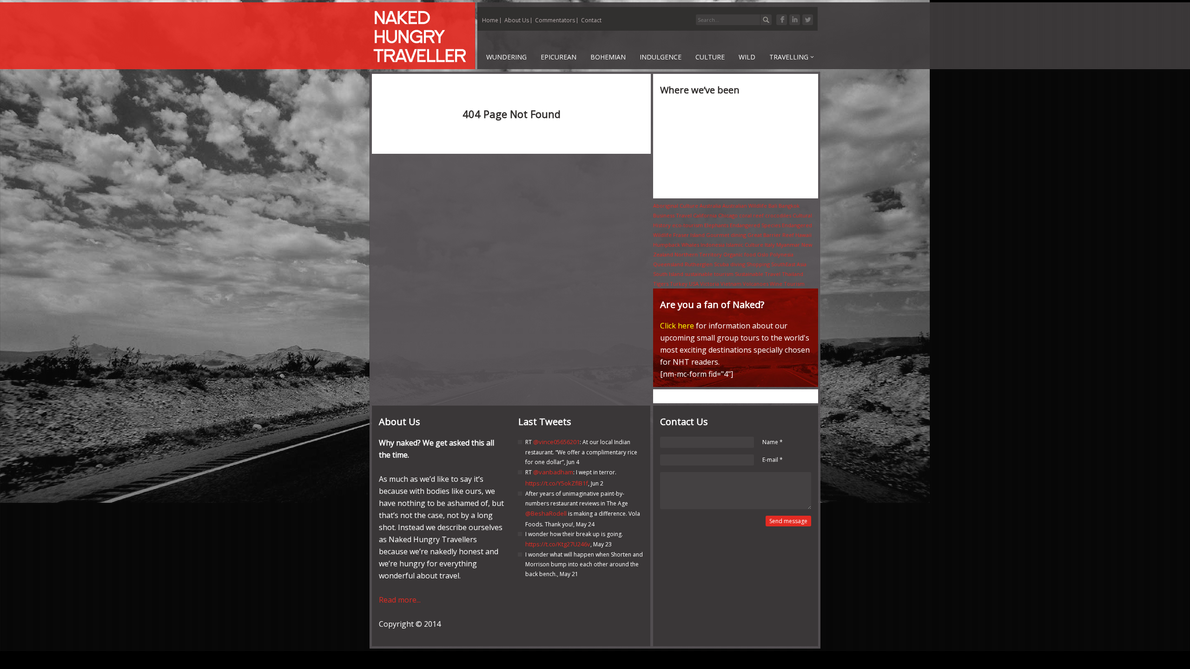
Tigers (660, 283)
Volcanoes (755, 283)
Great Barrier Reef (770, 234)
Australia (710, 205)
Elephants (716, 225)
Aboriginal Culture (675, 205)
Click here (677, 326)
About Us (516, 20)
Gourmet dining (726, 234)
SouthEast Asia (789, 264)
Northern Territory (698, 254)
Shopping (758, 264)
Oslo (762, 254)
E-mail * (772, 460)
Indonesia (713, 244)
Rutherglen (699, 264)
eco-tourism (687, 225)
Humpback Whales (676, 244)
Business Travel (672, 215)
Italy (770, 244)
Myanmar (788, 244)
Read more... (400, 600)
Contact (591, 20)
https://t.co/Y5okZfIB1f (556, 483)
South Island (668, 273)
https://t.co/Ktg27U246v (557, 544)
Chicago (728, 215)
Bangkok (789, 205)
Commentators (555, 20)
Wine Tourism (787, 283)
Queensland (668, 264)
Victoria (709, 283)
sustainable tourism (709, 273)
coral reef (751, 215)
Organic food (739, 254)
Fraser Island (689, 234)
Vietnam (731, 283)
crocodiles (778, 215)
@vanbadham (553, 472)
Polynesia (781, 254)
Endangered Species (755, 225)
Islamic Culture (744, 244)
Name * (772, 442)
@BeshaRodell (546, 513)
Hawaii (803, 234)
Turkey (679, 283)
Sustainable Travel (757, 273)
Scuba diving (729, 264)
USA (694, 283)
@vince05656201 (556, 442)
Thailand (792, 273)
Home (490, 20)
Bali (772, 205)
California (705, 215)
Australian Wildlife (744, 205)
